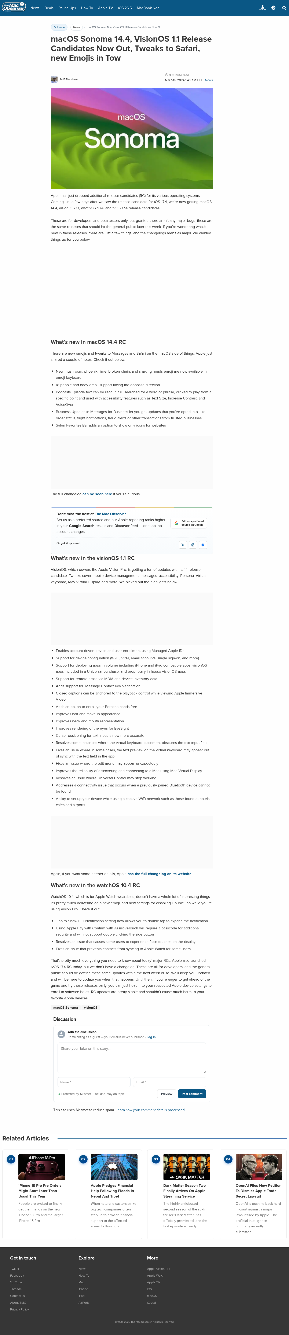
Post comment (192, 1093)
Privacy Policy (19, 1309)
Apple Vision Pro (158, 1268)
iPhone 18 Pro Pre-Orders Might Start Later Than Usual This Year (40, 1191)
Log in (151, 1037)
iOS (149, 1289)
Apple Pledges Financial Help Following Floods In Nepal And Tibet (112, 1191)
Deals (49, 7)
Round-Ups (67, 7)
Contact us (17, 1295)
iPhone (83, 1289)
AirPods (83, 1302)
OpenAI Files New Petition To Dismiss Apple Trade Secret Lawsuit (258, 1191)
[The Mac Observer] (14, 8)
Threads (16, 1289)
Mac (81, 1282)
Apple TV (105, 7)
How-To (87, 7)
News (34, 7)
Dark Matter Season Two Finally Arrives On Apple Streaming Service (184, 1191)
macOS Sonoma (65, 1007)
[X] (183, 545)
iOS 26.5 (125, 7)
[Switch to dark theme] (273, 7)
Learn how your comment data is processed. (151, 1109)
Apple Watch (155, 1275)
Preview (166, 1093)
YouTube (16, 1282)
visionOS (91, 1007)
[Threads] (193, 545)
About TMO (18, 1302)
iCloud (151, 1302)
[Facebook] (203, 545)
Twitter (14, 1268)
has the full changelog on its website (159, 874)
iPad (81, 1295)
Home (61, 27)
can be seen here (97, 494)
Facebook (17, 1275)
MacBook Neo (148, 7)
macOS (152, 1295)
